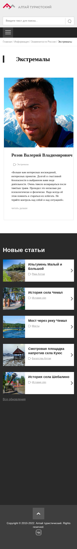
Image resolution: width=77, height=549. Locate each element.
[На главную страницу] (38, 7)
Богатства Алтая (41, 358)
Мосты (35, 326)
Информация (21, 41)
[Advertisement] (38, 450)
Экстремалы (23, 164)
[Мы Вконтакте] (38, 532)
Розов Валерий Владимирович (42, 155)
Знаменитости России (43, 41)
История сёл (39, 297)
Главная (7, 41)
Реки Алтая (38, 274)
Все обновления (14, 399)
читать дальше (19, 208)
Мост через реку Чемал (47, 320)
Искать (70, 21)
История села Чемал (45, 292)
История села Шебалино (48, 377)
